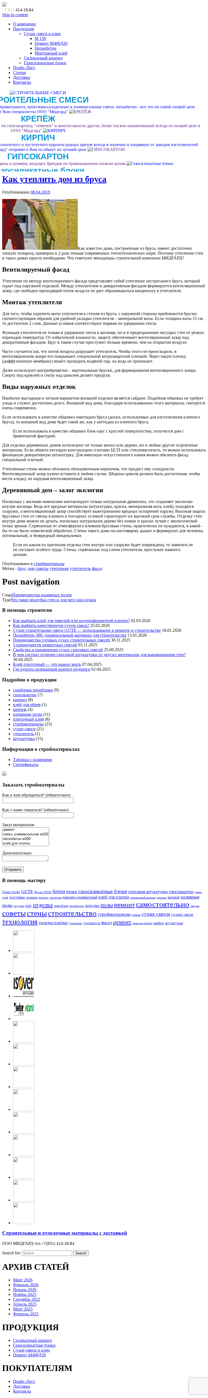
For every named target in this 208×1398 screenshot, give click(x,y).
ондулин (18, 905)
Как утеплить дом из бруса (54, 179)
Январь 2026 (24, 1289)
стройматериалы (49, 563)
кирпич (20, 699)
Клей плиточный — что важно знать (47, 664)
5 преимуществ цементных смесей (45, 645)
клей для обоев (27, 704)
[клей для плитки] (25, 843)
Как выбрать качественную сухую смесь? (51, 625)
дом (30, 568)
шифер (159, 923)
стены (37, 913)
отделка (43, 904)
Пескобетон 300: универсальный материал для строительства (69, 635)
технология (19, 922)
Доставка (21, 77)
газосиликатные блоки (102, 891)
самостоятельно (162, 904)
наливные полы (27, 714)
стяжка (136, 914)
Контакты (22, 82)
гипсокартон (25, 695)
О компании (24, 24)
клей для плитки (114, 897)
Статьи (19, 72)
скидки (194, 905)
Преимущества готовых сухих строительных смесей (61, 640)
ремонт (124, 904)
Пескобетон (45, 48)
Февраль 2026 (25, 1284)
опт (28, 905)
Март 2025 (22, 1309)
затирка (32, 897)
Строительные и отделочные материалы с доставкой (64, 1233)
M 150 (40, 38)
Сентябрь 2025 (26, 1299)
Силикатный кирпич (43, 58)
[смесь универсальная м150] (25, 834)
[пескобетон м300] (25, 839)
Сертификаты (25, 764)
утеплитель (80, 568)
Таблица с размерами (32, 759)
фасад (97, 568)
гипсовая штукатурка (148, 891)
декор (198, 892)
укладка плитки (53, 922)
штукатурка (24, 738)
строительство (72, 913)
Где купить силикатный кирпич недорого (51, 669)
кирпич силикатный (80, 897)
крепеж (20, 709)
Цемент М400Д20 (51, 43)
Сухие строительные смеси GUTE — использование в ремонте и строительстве (87, 630)
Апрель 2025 (25, 1304)
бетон (59, 891)
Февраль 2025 (25, 1314)
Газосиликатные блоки (45, 62)
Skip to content (15, 14)
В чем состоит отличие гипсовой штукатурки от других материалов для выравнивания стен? (99, 654)
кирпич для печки (50, 897)
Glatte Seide (11, 892)
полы (106, 905)
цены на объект (142, 923)
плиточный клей (28, 719)
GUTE (27, 891)
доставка (17, 897)
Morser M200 (42, 892)
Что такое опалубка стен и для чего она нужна (53, 599)
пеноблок (61, 906)
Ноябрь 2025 (24, 1294)
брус (22, 568)
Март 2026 (22, 1280)
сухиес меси (182, 914)
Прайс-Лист (24, 67)
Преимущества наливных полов (42, 595)
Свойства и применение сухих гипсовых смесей (58, 649)
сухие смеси (24, 729)
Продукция (23, 28)
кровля (174, 897)
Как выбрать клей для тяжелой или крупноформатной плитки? (71, 620)
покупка (92, 905)
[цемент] (25, 830)
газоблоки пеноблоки (33, 690)
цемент (122, 922)
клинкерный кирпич (143, 897)
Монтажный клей (51, 53)
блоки (71, 891)
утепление (59, 568)
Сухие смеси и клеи (42, 33)
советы (41, 568)
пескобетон (76, 905)
